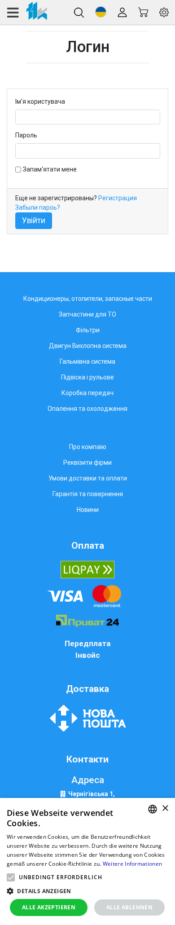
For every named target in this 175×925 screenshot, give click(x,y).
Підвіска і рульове (87, 377)
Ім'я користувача (40, 101)
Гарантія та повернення (87, 494)
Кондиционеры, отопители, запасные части (87, 298)
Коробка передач (87, 392)
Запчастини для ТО (87, 314)
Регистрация (117, 198)
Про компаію (87, 446)
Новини (88, 509)
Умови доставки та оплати (87, 478)
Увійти (33, 220)
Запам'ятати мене (50, 169)
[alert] (87, 861)
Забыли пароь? (37, 207)
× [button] (165, 808)
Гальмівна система (87, 361)
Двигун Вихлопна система (88, 345)
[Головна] (26, 12)
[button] (100, 12)
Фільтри (88, 330)
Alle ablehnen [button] (129, 907)
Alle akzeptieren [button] (48, 907)
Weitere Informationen (132, 864)
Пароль (26, 135)
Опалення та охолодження (87, 408)
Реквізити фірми (87, 462)
